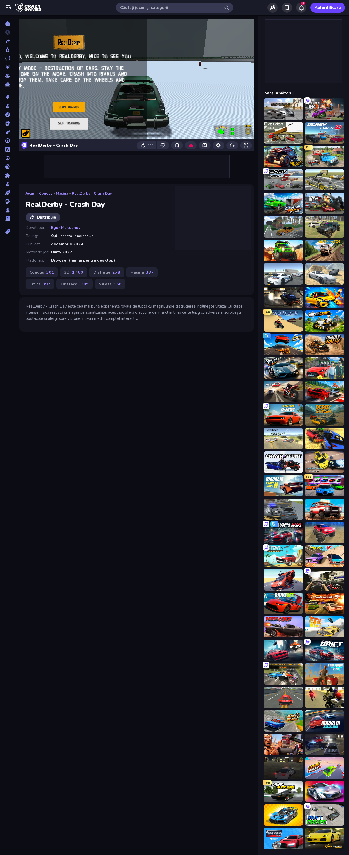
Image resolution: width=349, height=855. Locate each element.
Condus (45, 193)
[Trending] (7, 49)
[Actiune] (7, 97)
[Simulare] (7, 184)
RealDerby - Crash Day (92, 193)
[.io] (7, 166)
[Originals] (7, 67)
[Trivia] (7, 218)
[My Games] (287, 8)
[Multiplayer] (7, 75)
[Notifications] (301, 8)
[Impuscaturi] (7, 158)
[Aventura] (7, 114)
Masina (62, 193)
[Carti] (7, 123)
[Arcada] (7, 106)
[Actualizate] (7, 58)
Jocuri (31, 193)
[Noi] (7, 41)
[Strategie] (7, 201)
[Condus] (7, 140)
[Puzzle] (7, 175)
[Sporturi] (7, 192)
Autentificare (328, 7)
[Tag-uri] (7, 231)
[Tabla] (7, 210)
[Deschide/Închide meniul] (8, 8)
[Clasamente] (7, 84)
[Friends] (272, 8)
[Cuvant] (7, 149)
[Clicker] (7, 132)
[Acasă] (7, 23)
